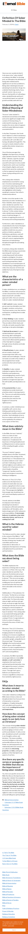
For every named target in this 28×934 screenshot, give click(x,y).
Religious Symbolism (8, 917)
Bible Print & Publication (10, 872)
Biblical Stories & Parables (10, 900)
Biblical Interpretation (12, 800)
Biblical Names (7, 889)
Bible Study (5, 875)
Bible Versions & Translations (11, 878)
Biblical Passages (7, 892)
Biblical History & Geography (11, 880)
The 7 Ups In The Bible (9, 855)
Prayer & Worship (8, 911)
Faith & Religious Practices (10, 908)
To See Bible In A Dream (9, 861)
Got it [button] (14, 930)
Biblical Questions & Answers (11, 897)
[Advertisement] (14, 57)
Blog (3, 905)
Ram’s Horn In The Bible (10, 864)
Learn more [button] (11, 925)
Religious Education (8, 914)
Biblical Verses (7, 903)
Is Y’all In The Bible (8, 852)
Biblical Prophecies (8, 894)
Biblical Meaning (7, 886)
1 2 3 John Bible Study (9, 858)
